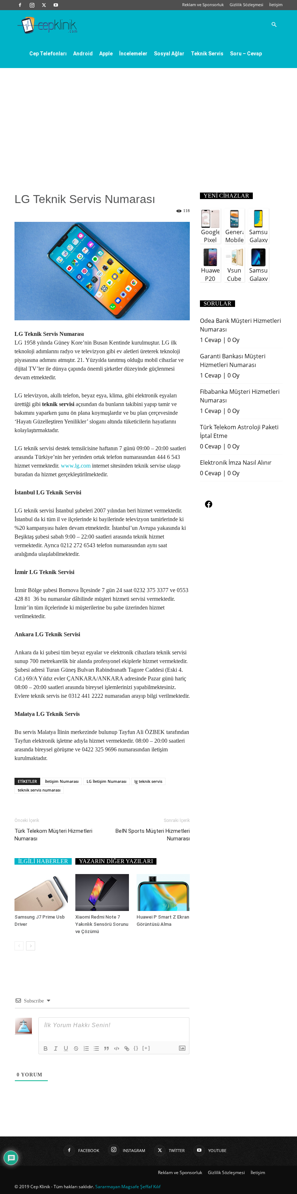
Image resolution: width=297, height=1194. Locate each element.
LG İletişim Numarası (106, 781)
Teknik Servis (207, 53)
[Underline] (66, 1048)
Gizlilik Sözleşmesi (246, 4)
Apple (106, 53)
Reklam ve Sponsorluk (203, 4)
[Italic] (56, 1048)
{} (136, 1048)
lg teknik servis (148, 781)
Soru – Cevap (246, 53)
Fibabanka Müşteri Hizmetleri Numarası (240, 396)
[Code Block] (117, 1048)
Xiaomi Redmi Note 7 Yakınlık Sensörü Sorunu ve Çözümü (101, 924)
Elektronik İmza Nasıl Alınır (236, 463)
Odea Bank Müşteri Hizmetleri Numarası (240, 325)
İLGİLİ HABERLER (43, 861)
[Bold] (46, 1048)
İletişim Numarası (62, 781)
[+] (146, 1048)
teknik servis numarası (39, 790)
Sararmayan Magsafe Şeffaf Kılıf (127, 1187)
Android (83, 53)
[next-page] (30, 945)
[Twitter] (43, 5)
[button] (274, 25)
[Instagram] (31, 5)
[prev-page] (19, 945)
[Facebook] (19, 5)
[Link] (127, 1048)
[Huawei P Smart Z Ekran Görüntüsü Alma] (163, 892)
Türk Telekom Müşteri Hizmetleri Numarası (53, 835)
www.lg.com (76, 466)
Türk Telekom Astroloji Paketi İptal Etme (239, 431)
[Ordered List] (86, 1048)
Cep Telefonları (48, 53)
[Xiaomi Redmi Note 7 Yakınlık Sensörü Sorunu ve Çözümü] (102, 892)
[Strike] (76, 1048)
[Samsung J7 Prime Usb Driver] (41, 892)
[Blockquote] (106, 1048)
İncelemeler (133, 53)
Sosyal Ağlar (169, 53)
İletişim (276, 4)
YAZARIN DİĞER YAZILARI (116, 861)
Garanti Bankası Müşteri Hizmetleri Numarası (232, 360)
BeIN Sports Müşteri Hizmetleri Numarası (153, 835)
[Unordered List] (96, 1048)
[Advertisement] (148, 122)
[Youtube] (55, 5)
